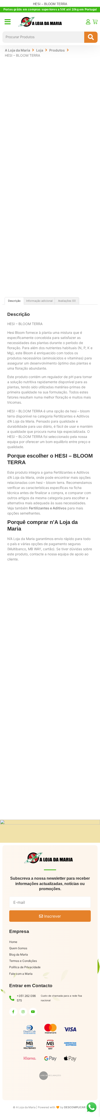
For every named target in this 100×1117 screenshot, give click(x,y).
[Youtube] (33, 1012)
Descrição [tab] (14, 300)
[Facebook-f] (13, 1012)
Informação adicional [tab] (39, 300)
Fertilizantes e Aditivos (48, 508)
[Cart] (95, 21)
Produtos (57, 50)
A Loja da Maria (17, 50)
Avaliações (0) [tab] (67, 300)
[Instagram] (23, 1012)
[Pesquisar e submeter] (91, 37)
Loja (39, 50)
